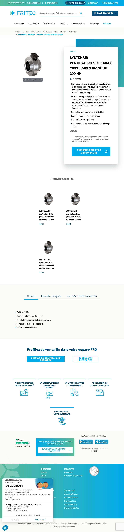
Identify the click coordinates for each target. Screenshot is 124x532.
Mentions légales (25, 524)
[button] (110, 3)
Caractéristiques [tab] (51, 296)
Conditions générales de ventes (93, 524)
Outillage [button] (64, 24)
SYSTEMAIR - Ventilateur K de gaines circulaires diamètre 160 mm (73, 215)
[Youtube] (97, 455)
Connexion (68, 472)
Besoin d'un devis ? (77, 3)
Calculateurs (105, 13)
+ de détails (73, 131)
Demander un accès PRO (73, 476)
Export (43, 476)
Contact (94, 3)
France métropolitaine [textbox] (15, 3)
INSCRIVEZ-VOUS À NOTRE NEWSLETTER (53, 450)
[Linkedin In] (90, 455)
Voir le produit (49, 228)
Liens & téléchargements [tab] (82, 296)
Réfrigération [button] (18, 24)
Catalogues (52, 3)
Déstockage (94, 24)
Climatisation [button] (33, 24)
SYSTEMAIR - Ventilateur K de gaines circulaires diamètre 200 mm (46, 263)
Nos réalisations (70, 504)
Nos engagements (71, 498)
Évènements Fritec (71, 508)
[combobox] (16, 3)
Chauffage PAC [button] (49, 24)
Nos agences (34, 3)
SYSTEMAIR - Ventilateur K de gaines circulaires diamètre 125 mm (46, 215)
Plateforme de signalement (64, 527)
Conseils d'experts (71, 494)
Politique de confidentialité (46, 524)
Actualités (107, 24)
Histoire (44, 472)
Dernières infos (70, 501)
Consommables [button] (78, 24)
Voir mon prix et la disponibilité (89, 151)
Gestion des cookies (69, 524)
